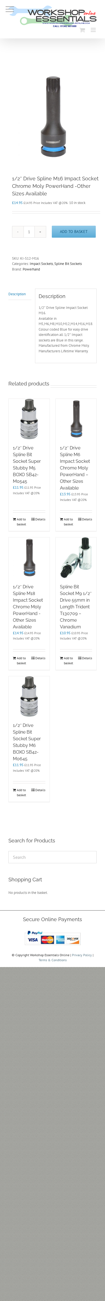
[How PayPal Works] (53, 931)
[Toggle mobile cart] (82, 30)
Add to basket (74, 231)
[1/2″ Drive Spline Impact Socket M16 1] (52, 117)
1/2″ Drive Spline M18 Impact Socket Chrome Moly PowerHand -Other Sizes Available (28, 606)
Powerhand (31, 269)
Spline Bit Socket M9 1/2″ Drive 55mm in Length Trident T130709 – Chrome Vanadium (76, 606)
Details (40, 519)
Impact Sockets (41, 263)
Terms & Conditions (53, 960)
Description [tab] (17, 294)
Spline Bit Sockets (68, 263)
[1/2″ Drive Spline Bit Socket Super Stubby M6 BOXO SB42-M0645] (29, 696)
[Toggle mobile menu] (94, 30)
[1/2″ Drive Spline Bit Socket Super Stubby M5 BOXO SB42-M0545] (29, 419)
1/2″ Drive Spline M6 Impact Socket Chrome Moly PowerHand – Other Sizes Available (75, 468)
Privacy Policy (82, 955)
